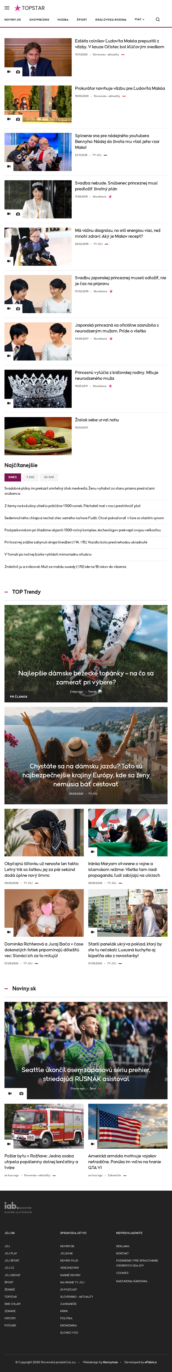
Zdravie (10, 1311)
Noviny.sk (12, 19)
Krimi (64, 1311)
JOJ (7, 1246)
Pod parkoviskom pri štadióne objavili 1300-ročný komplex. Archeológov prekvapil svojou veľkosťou (82, 530)
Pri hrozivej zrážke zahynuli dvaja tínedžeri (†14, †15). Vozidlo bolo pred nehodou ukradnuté (75, 542)
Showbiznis (39, 19)
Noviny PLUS (69, 1260)
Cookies (122, 1273)
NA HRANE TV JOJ (72, 1282)
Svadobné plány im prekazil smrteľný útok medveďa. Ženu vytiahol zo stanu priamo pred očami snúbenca (79, 491)
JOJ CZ (9, 1267)
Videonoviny (69, 1267)
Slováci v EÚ (69, 1332)
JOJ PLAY (10, 1253)
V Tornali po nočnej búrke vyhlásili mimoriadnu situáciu (48, 554)
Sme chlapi (12, 1304)
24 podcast (68, 1289)
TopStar (10, 1296)
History (10, 1318)
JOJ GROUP (12, 1275)
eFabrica (151, 1362)
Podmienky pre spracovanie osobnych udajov (137, 1263)
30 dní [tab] (49, 477)
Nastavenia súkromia (131, 1281)
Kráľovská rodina (111, 19)
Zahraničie (68, 1304)
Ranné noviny (70, 1275)
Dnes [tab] (13, 477)
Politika (66, 1318)
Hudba (63, 19)
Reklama (122, 1246)
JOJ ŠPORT (11, 1260)
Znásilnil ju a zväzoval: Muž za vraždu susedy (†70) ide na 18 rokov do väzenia (65, 567)
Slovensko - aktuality (76, 1296)
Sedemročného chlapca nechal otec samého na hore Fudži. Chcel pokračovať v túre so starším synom (84, 518)
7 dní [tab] (30, 477)
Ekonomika (68, 1325)
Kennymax (110, 1362)
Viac (138, 19)
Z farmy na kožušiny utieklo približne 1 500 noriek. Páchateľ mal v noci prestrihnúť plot (72, 506)
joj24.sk (66, 1253)
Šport (82, 19)
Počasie (10, 1325)
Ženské (9, 1289)
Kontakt (122, 1253)
